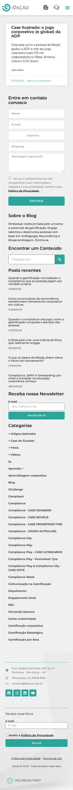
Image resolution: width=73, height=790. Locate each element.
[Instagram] (16, 692)
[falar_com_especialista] (56, 7)
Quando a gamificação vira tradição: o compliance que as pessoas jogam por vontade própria (35, 281)
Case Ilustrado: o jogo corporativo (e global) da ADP (36, 31)
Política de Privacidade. (23, 190)
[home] (15, 7)
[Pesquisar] (60, 259)
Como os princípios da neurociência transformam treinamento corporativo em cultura (35, 301)
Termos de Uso (52, 758)
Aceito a (31, 735)
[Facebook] (8, 692)
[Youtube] (32, 692)
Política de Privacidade (37, 735)
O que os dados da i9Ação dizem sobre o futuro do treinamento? (35, 359)
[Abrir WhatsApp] (63, 780)
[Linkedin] (24, 692)
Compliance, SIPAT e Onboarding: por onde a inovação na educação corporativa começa (34, 378)
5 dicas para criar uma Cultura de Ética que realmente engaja (35, 341)
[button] (67, 7)
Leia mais (17, 70)
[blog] (45, 7)
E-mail (12, 401)
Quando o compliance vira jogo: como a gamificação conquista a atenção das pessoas (36, 322)
